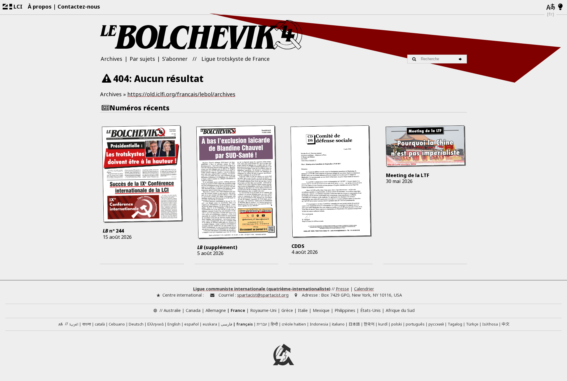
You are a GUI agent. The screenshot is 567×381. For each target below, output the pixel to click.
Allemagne (216, 310)
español (191, 324)
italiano (338, 324)
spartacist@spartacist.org (263, 295)
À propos (40, 6)
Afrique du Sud (400, 310)
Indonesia (319, 324)
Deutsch (136, 324)
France (238, 310)
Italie (303, 310)
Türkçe (472, 324)
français (244, 324)
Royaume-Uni (263, 310)
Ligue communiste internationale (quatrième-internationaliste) (261, 289)
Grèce (287, 310)
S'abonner (175, 58)
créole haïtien (294, 324)
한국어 (369, 324)
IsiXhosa (490, 324)
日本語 (354, 324)
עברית (262, 324)
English (173, 324)
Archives (111, 58)
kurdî (382, 324)
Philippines (345, 310)
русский (436, 324)
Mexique (321, 310)
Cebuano (117, 324)
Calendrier (364, 289)
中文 (505, 324)
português (415, 324)
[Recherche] (461, 59)
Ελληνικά (155, 324)
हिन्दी (274, 324)
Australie (172, 310)
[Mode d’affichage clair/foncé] (560, 7)
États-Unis (370, 310)
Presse (342, 289)
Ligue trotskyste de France (235, 58)
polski (396, 324)
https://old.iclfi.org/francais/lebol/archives (181, 94)
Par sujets (142, 58)
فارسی (226, 324)
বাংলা (86, 324)
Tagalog (455, 324)
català (100, 324)
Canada (193, 310)
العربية (73, 324)
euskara (210, 324)
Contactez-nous (79, 6)
